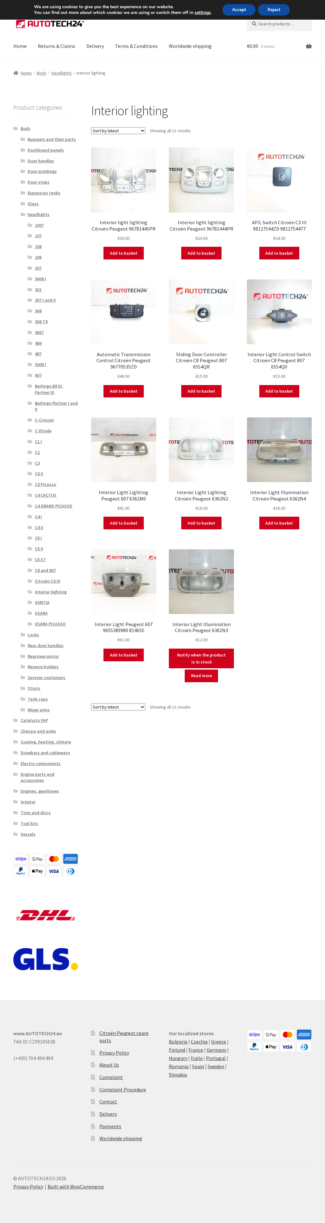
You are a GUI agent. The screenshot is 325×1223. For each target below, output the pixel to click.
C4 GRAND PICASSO (53, 506)
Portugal (216, 1058)
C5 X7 (40, 559)
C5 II (39, 549)
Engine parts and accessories (37, 777)
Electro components (41, 763)
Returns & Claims (56, 46)
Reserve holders (43, 667)
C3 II (39, 473)
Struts (34, 688)
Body (42, 73)
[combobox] (279, 23)
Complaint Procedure (122, 1089)
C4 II (39, 527)
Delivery (95, 46)
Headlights (61, 73)
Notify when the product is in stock (201, 658)
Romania (179, 1066)
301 (38, 289)
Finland (177, 1050)
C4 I (38, 517)
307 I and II (45, 300)
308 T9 (41, 321)
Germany (216, 1050)
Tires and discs (36, 812)
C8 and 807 (45, 570)
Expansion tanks (44, 193)
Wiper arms (39, 710)
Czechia (199, 1041)
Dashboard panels (46, 150)
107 (38, 236)
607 (38, 375)
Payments (110, 1126)
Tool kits (29, 823)
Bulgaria (178, 1041)
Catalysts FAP (34, 720)
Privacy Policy (114, 1053)
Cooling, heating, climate (46, 742)
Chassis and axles (38, 731)
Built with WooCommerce (76, 1186)
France (196, 1050)
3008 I (40, 279)
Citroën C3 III (47, 581)
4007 (39, 332)
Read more (201, 675)
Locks (33, 635)
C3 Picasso (45, 484)
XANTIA (42, 602)
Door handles (41, 161)
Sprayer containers (46, 677)
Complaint (111, 1077)
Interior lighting (51, 592)
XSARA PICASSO (50, 624)
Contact (108, 1101)
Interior (28, 802)
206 (38, 257)
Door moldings (42, 171)
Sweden (216, 1066)
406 (38, 343)
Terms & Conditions (136, 46)
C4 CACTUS (45, 495)
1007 (39, 225)
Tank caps (38, 699)
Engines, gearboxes (40, 791)
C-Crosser (44, 420)
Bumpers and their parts (52, 139)
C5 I (38, 538)
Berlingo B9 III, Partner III (49, 389)
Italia (196, 1058)
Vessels (28, 834)
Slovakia (178, 1074)
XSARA (41, 613)
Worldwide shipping (190, 46)
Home (20, 46)
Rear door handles (45, 645)
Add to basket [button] (123, 253)
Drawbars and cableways (45, 752)
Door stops (39, 182)
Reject (274, 10)
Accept (239, 10)
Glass (33, 203)
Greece (218, 1041)
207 (38, 268)
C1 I (38, 441)
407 (38, 353)
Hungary (178, 1058)
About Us (109, 1065)
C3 (37, 463)
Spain (198, 1066)
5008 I (40, 364)
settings (203, 13)
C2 (37, 452)
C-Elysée (43, 431)
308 (38, 311)
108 (38, 246)
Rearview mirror (43, 656)
